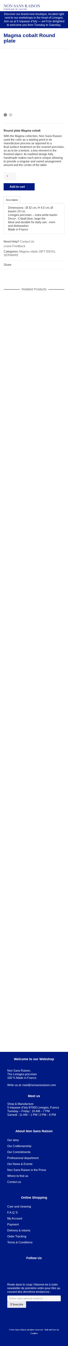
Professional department (23, 1158)
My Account (14, 1218)
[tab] (12, 200)
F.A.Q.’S (12, 1212)
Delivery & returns (18, 1230)
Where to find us (17, 1175)
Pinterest (26, 1267)
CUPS (18, 439)
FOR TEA (54, 1026)
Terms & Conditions (19, 1242)
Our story (13, 1140)
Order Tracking (16, 1236)
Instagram (34, 1267)
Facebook (10, 1267)
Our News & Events (19, 1164)
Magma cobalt (28, 251)
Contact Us (27, 241)
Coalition (34, 1333)
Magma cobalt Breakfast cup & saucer (34, 1022)
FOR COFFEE (33, 439)
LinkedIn (18, 1267)
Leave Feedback (14, 246)
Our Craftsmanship (19, 1146)
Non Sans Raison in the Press (26, 1170)
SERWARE (11, 255)
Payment (13, 1224)
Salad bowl (34, 357)
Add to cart (17, 186)
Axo (10, 439)
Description (12, 200)
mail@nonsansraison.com (39, 1085)
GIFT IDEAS (47, 251)
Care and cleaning (19, 1206)
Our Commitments (18, 1152)
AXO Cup (34, 434)
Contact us (14, 1181)
